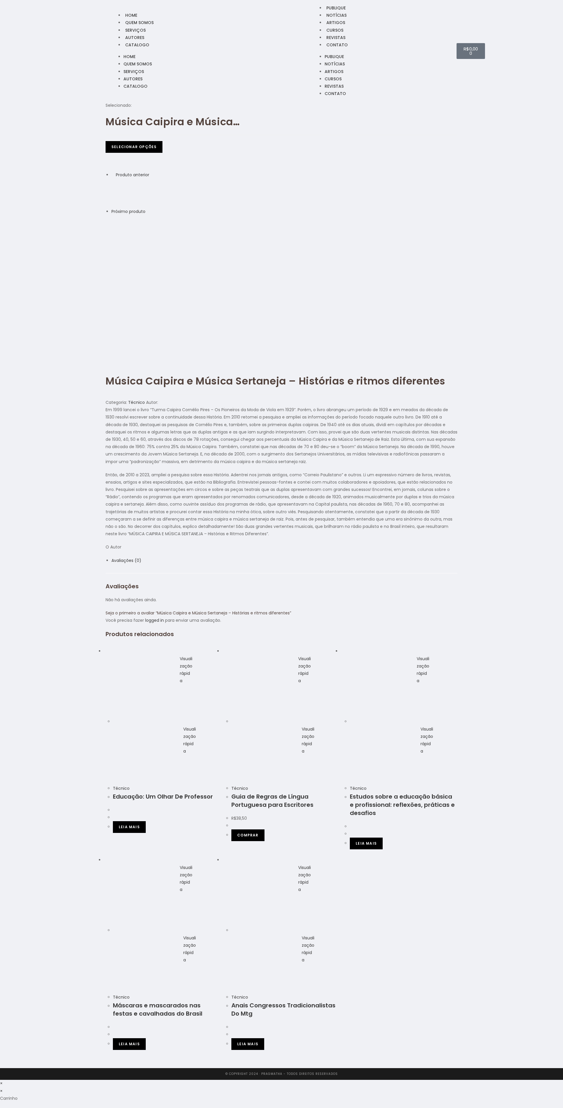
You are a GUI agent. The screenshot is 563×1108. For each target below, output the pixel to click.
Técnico (136, 402)
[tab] (284, 560)
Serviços (135, 30)
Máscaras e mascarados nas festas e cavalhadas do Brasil (157, 1009)
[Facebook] (92, 51)
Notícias (336, 15)
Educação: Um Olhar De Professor (163, 796)
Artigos (335, 23)
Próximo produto (128, 211)
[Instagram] (100, 51)
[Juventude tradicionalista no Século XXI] (126, 193)
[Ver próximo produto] (148, 211)
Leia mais (129, 826)
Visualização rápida (186, 670)
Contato (337, 45)
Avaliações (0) (126, 560)
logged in (154, 620)
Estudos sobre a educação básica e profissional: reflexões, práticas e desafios (402, 804)
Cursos (334, 30)
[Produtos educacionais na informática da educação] (126, 230)
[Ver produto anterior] (113, 175)
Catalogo (137, 45)
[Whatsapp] (107, 51)
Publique (336, 8)
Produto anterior (132, 175)
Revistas (335, 37)
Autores (134, 37)
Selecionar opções (134, 146)
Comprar (247, 835)
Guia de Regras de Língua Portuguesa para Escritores (272, 800)
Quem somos (139, 23)
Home (131, 15)
